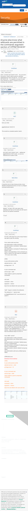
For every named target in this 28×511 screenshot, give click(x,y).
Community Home (4, 24)
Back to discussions (6, 34)
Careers (3, 462)
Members (23, 24)
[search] (11, 5)
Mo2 (16, 314)
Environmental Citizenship (6, 466)
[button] (26, 492)
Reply (3, 72)
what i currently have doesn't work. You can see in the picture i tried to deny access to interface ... (15, 54)
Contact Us (3, 464)
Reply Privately (8, 72)
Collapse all (12, 36)
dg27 (14, 116)
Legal (2, 472)
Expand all (6, 36)
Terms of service (5, 470)
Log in (22, 10)
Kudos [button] (25, 60)
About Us (3, 460)
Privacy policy (4, 468)
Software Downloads (5, 484)
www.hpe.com (16, 452)
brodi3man (14, 68)
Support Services (5, 479)
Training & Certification (6, 482)
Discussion (14, 24)
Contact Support (5, 481)
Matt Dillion (15, 177)
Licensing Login (4, 486)
